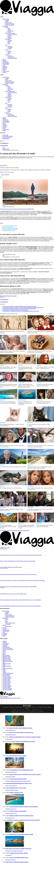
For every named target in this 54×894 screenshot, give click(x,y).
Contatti (4, 72)
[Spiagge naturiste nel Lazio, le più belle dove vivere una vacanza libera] (28, 772)
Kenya (9, 53)
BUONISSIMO (49, 707)
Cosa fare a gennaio (7, 676)
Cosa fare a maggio (7, 681)
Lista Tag (5, 641)
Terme (4, 670)
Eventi (4, 650)
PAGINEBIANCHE (28, 707)
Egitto (9, 52)
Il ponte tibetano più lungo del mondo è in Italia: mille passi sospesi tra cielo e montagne (18, 574)
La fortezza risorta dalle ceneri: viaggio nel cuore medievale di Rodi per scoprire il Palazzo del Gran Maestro (22, 580)
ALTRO (2, 74)
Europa (6, 27)
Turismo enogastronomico (8, 673)
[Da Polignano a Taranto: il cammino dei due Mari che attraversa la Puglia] (28, 817)
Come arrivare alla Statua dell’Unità (10, 229)
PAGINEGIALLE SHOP (18, 707)
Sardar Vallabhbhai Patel (29, 209)
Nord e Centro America (10, 33)
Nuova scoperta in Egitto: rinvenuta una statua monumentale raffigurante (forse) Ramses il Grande (23, 307)
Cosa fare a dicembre (7, 689)
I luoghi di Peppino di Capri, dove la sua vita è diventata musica (13, 593)
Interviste (4, 68)
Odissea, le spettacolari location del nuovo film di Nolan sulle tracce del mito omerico (17, 561)
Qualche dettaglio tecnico (8, 226)
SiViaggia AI (5, 61)
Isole (4, 653)
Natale (4, 664)
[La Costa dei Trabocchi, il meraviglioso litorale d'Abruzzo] (28, 739)
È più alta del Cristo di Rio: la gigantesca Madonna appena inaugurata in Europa (19, 306)
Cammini (7, 20)
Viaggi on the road (6, 674)
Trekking (4, 672)
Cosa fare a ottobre (6, 687)
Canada (9, 35)
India (4, 209)
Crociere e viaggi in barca (8, 649)
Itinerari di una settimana (8, 661)
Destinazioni (5, 26)
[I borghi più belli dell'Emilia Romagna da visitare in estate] (28, 781)
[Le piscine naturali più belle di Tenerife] (28, 776)
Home (4, 147)
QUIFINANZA (44, 707)
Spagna (9, 32)
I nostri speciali (6, 71)
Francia (9, 29)
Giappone (10, 46)
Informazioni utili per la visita (9, 230)
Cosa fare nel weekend (7, 648)
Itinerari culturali (3, 295)
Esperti (4, 70)
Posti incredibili (6, 62)
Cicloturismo (5, 644)
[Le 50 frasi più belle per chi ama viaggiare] (28, 748)
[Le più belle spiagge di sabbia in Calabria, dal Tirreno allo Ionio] (28, 799)
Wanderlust (5, 67)
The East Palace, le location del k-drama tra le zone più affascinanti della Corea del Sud (21, 311)
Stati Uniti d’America (12, 34)
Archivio (18, 698)
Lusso (4, 65)
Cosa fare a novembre (7, 688)
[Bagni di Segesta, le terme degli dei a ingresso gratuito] (28, 827)
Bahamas (10, 38)
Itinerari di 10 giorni (7, 660)
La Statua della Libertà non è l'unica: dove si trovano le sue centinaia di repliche (19, 308)
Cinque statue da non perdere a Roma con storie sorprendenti (15, 309)
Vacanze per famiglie (9, 23)
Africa (6, 49)
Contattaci (10, 698)
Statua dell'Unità (20, 209)
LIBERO (4, 707)
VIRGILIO (7, 707)
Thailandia (10, 47)
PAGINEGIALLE (11, 707)
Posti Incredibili (6, 630)
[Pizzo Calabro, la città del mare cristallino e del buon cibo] (28, 841)
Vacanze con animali (9, 24)
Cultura (7, 209)
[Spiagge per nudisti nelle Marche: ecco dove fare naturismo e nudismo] (28, 734)
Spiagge (4, 669)
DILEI (37, 707)
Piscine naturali (6, 138)
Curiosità (4, 66)
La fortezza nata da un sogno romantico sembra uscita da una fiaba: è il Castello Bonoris (18, 586)
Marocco (10, 51)
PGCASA (23, 707)
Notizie (4, 59)
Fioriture (4, 651)
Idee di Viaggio (6, 611)
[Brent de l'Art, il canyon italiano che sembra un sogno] (28, 730)
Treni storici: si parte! (7, 137)
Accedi (2, 16)
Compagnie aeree (6, 647)
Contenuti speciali (3, 698)
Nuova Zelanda (11, 57)
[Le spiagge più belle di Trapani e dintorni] (28, 850)
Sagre (4, 667)
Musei (4, 662)
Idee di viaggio (6, 19)
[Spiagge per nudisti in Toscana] (28, 790)
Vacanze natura (8, 22)
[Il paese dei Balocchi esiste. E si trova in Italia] (28, 785)
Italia (9, 28)
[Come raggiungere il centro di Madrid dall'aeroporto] (28, 762)
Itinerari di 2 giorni (6, 657)
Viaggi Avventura (13, 209)
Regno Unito (10, 30)
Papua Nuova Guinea (12, 58)
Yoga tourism (5, 135)
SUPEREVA (27, 708)
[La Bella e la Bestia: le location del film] (28, 808)
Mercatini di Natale (7, 663)
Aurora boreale (6, 643)
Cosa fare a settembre (7, 686)
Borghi (6, 21)
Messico (9, 36)
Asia (6, 45)
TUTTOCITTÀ (34, 707)
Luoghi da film (6, 64)
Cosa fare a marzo (6, 679)
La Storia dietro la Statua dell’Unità (10, 225)
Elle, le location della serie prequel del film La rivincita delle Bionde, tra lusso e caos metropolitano (20, 599)
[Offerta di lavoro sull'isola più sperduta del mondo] (28, 859)
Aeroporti (5, 642)
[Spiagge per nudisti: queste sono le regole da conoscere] (28, 813)
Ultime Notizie (8, 626)
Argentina (10, 40)
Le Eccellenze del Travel (8, 136)
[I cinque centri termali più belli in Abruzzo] (28, 855)
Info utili (4, 60)
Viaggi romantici (6, 675)
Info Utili (4, 627)
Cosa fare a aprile (6, 680)
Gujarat (1, 209)
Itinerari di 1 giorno (7, 656)
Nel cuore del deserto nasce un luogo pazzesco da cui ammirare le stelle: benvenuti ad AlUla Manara (21, 555)
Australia (10, 55)
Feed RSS (14, 698)
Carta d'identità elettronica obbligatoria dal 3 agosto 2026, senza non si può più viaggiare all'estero (20, 605)
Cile (9, 43)
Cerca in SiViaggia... (4, 696)
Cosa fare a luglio (6, 683)
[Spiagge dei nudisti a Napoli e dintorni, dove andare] (28, 720)
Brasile (9, 41)
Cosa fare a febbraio (7, 677)
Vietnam (9, 48)
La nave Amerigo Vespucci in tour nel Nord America (11, 567)
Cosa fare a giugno (6, 682)
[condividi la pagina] (1, 177)
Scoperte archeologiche (7, 668)
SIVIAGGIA (40, 707)
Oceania (7, 54)
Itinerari (4, 654)
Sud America (8, 39)
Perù (9, 42)
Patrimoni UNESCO (7, 666)
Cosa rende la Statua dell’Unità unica (10, 228)
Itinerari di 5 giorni (6, 658)
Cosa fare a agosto (6, 685)
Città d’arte (5, 645)
